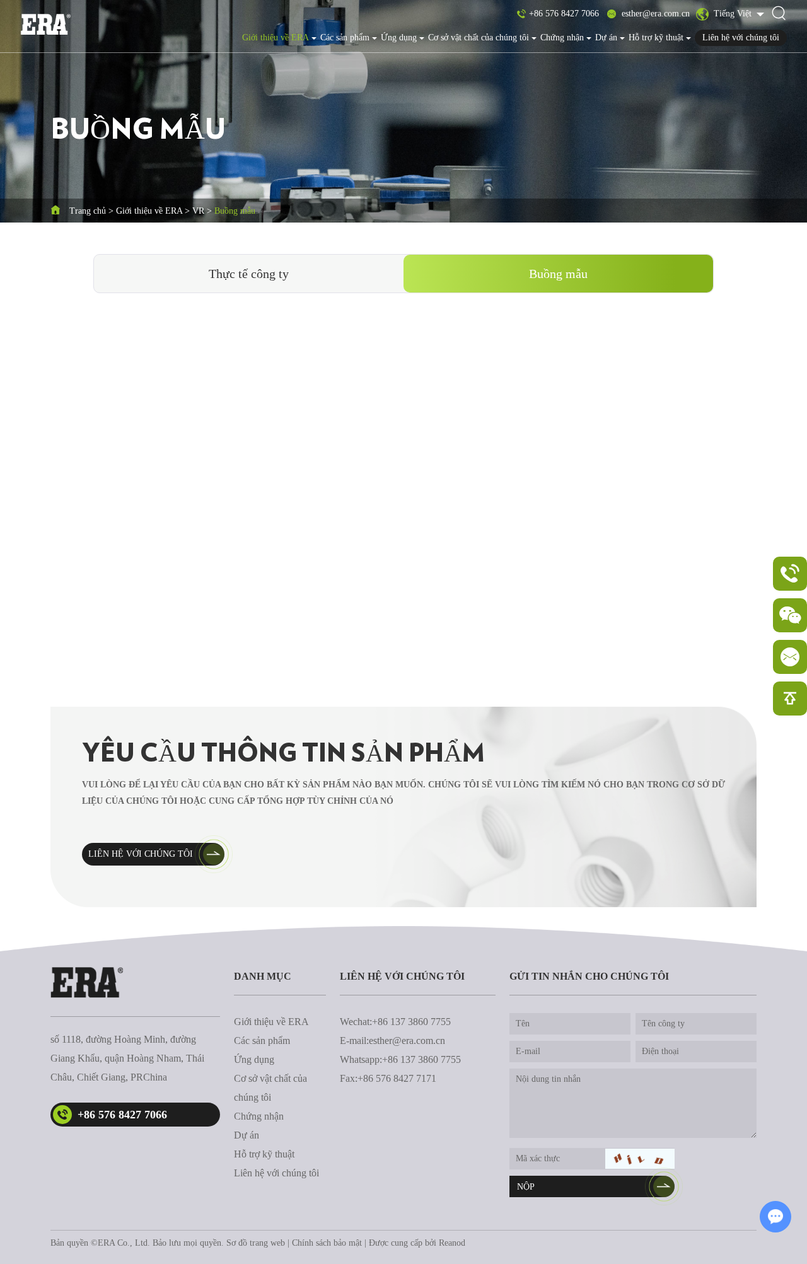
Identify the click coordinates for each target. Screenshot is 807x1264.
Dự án (606, 37)
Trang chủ (87, 211)
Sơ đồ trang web (255, 1243)
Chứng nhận (562, 37)
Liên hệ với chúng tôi (740, 37)
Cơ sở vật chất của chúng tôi (478, 37)
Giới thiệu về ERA (275, 37)
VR (198, 211)
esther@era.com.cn (656, 13)
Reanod (452, 1243)
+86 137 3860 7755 (421, 1059)
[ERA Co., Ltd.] (45, 24)
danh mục (262, 976)
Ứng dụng (399, 37)
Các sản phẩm (344, 37)
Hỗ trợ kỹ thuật (656, 37)
